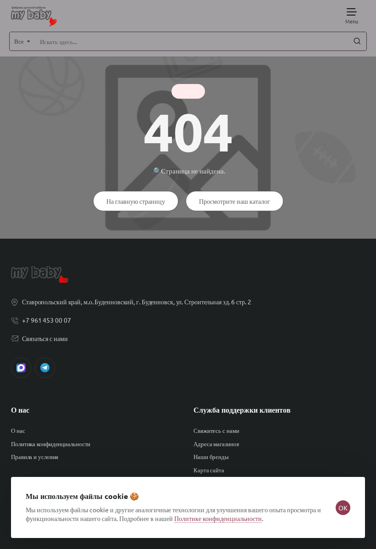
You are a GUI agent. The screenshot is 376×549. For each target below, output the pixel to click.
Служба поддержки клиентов (242, 410)
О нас (20, 410)
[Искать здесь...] (357, 41)
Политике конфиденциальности (218, 518)
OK (343, 508)
